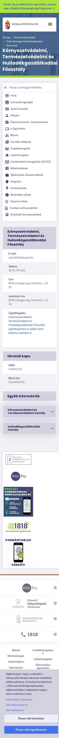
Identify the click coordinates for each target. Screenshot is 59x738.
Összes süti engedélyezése (31, 729)
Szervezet (11, 45)
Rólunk (16, 650)
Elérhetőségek (16, 656)
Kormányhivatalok (25, 24)
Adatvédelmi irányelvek (19, 699)
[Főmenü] (50, 24)
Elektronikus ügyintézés (43, 666)
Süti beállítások (14, 710)
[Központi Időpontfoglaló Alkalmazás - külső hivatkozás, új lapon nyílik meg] (29, 603)
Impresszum (16, 667)
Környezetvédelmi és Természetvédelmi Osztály (26, 411)
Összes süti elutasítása (31, 718)
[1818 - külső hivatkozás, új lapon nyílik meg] (29, 634)
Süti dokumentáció (17, 705)
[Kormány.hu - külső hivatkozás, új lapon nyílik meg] (29, 619)
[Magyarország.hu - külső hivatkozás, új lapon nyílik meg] (29, 588)
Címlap (6, 37)
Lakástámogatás (43, 659)
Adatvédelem (16, 661)
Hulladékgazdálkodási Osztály (24, 428)
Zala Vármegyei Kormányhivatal (24, 41)
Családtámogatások (43, 652)
